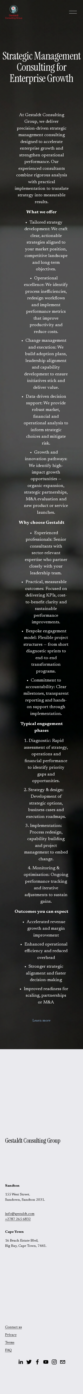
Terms (9, 1342)
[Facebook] (37, 1362)
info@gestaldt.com (20, 1214)
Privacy (11, 1335)
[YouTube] (45, 1362)
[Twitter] (29, 1362)
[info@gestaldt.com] (62, 1362)
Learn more (41, 1020)
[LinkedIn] (20, 1362)
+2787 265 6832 (18, 1219)
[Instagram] (54, 1362)
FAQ (8, 1350)
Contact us (13, 1327)
